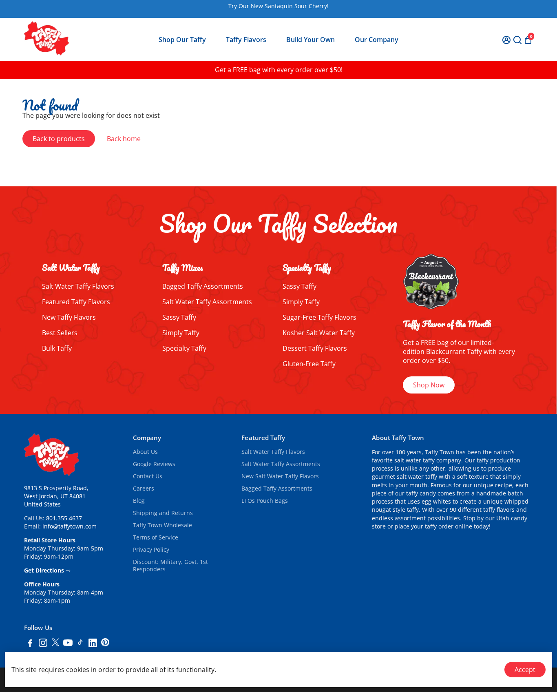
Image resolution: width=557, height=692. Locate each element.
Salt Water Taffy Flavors (78, 286)
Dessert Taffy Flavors (315, 348)
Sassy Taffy (179, 317)
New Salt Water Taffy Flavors (280, 476)
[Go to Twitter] (55, 644)
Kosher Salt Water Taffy (319, 332)
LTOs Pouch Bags (264, 500)
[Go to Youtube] (68, 644)
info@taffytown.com (69, 526)
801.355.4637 (64, 518)
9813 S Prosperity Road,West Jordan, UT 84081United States (56, 496)
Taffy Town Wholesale (162, 525)
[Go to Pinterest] (105, 644)
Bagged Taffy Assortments (202, 286)
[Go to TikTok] (80, 644)
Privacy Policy (151, 549)
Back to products (59, 138)
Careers (143, 488)
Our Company (376, 39)
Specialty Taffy (184, 348)
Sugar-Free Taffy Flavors (319, 317)
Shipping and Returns (163, 513)
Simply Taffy (180, 332)
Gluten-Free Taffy (309, 363)
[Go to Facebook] (30, 644)
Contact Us (147, 476)
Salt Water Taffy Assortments (207, 301)
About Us (145, 451)
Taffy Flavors (246, 39)
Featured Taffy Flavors (76, 301)
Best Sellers (59, 332)
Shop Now (428, 384)
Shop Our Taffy (182, 39)
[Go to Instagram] (43, 644)
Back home (124, 138)
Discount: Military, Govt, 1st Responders (170, 565)
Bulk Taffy (57, 348)
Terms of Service (155, 537)
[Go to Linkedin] (93, 644)
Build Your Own (310, 39)
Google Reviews (154, 464)
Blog (139, 500)
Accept (525, 669)
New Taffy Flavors (69, 317)
